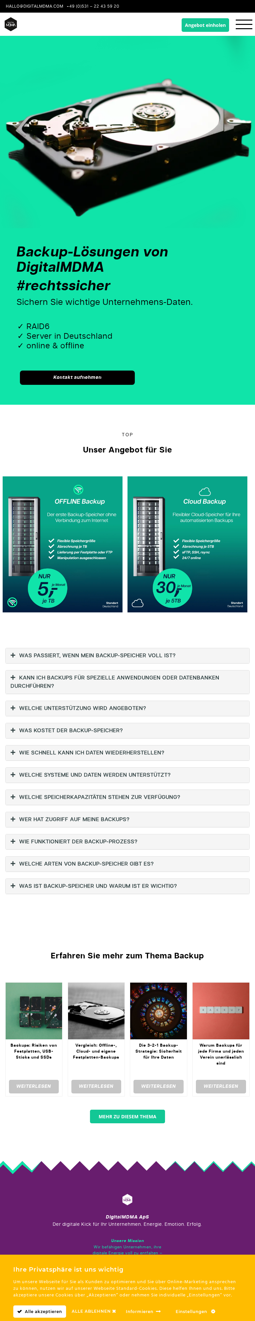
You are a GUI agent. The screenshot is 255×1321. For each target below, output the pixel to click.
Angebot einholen (205, 25)
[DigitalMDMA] (127, 1201)
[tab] (127, 655)
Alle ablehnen (92, 1311)
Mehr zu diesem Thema (127, 1116)
